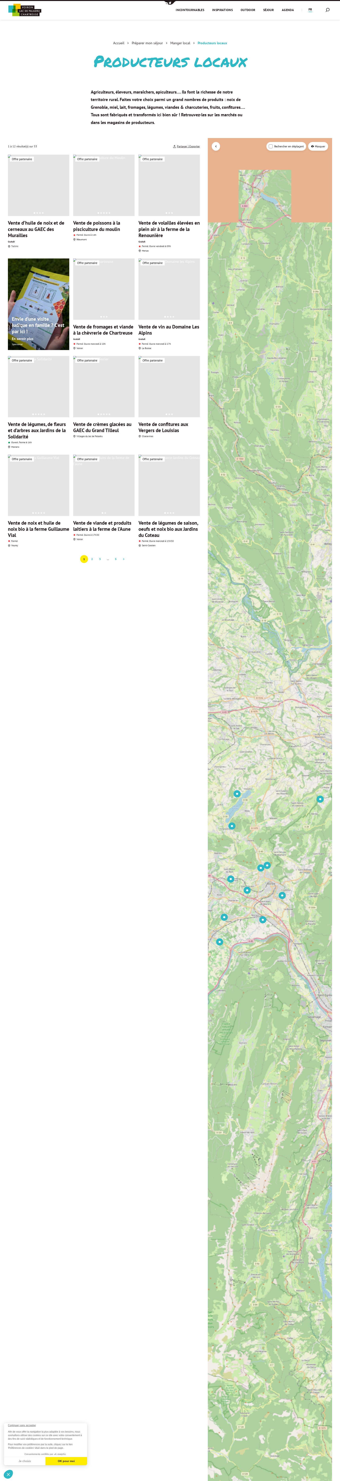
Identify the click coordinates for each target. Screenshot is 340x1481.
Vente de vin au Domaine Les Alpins (169, 330)
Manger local (180, 43)
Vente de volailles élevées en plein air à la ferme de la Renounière (169, 229)
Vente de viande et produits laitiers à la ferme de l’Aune (102, 526)
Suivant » (124, 559)
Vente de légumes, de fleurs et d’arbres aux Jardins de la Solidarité (37, 430)
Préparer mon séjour (147, 43)
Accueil (118, 43)
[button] (170, 3)
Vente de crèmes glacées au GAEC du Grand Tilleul (102, 427)
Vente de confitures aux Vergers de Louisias (163, 427)
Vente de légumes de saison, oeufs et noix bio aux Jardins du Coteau (168, 529)
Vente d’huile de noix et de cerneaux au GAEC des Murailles (36, 229)
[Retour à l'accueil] (25, 10)
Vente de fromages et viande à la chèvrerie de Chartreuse (103, 330)
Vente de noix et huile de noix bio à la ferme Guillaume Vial (38, 529)
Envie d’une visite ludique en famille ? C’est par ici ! (38, 325)
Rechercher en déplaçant (289, 146)
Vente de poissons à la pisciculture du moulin (96, 226)
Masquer (320, 146)
